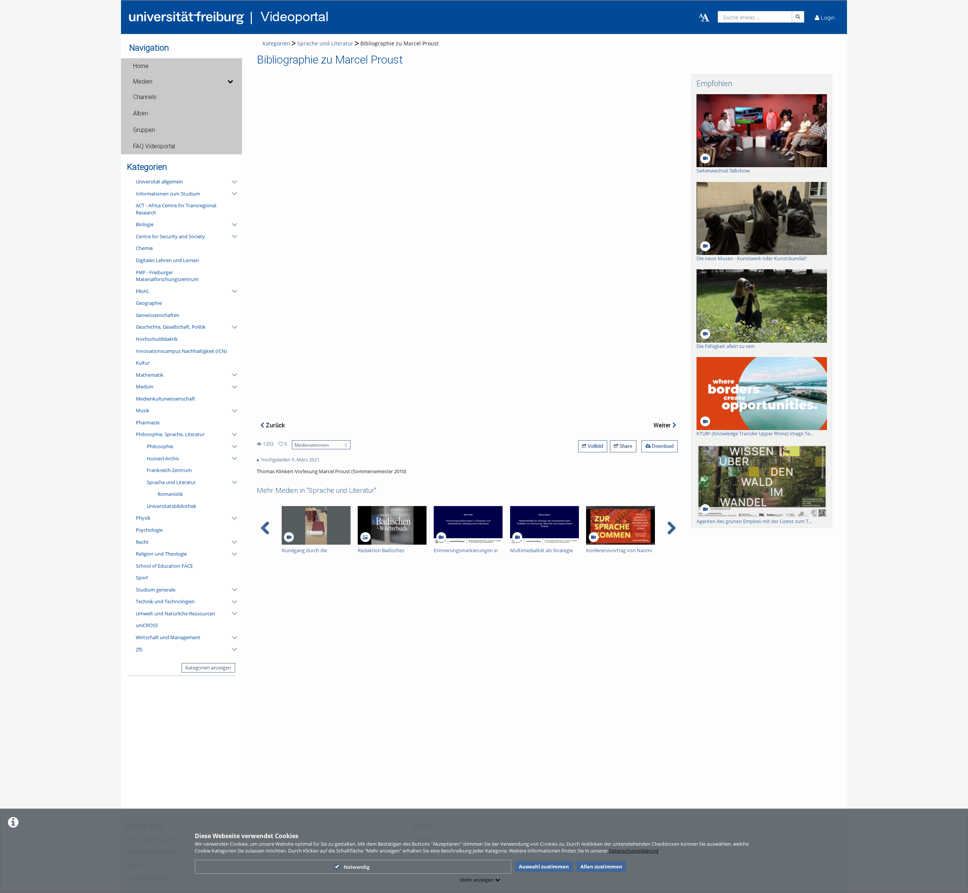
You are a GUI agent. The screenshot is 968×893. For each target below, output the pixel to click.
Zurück (274, 425)
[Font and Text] (704, 18)
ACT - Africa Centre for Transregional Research (176, 209)
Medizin (145, 386)
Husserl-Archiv (163, 458)
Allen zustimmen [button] (601, 866)
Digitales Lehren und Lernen (167, 260)
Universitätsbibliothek (171, 506)
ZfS (139, 649)
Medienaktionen (312, 445)
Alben (140, 113)
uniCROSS (147, 625)
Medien (142, 81)
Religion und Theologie (161, 553)
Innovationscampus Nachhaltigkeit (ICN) (181, 351)
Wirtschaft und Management (168, 637)
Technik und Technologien (165, 601)
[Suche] (798, 17)
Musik (142, 410)
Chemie (144, 248)
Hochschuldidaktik (157, 338)
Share (625, 446)
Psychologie (149, 529)
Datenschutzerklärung (634, 850)
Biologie (145, 224)
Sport (142, 577)
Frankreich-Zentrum (169, 470)
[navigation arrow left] (265, 528)
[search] (755, 17)
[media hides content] (230, 82)
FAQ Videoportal (154, 146)
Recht (142, 542)
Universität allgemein (159, 181)
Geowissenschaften (157, 315)
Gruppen (144, 130)
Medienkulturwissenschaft (165, 398)
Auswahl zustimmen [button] (544, 866)
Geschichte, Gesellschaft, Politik (171, 326)
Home (141, 66)
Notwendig (356, 866)
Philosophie (160, 446)
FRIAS (142, 291)
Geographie (149, 303)
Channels (145, 97)
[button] (181, 66)
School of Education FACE (164, 565)
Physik (143, 517)
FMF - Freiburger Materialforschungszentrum (167, 276)
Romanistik (170, 494)
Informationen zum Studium (168, 193)
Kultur (143, 362)
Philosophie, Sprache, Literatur (170, 434)
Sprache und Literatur (171, 482)
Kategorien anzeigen (208, 667)
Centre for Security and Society (170, 236)
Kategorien (276, 43)
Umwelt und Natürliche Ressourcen (175, 613)
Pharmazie (148, 422)
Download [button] (662, 446)
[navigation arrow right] (671, 528)
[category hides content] (232, 182)
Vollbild (594, 446)
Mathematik (149, 374)
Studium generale (155, 589)
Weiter (662, 425)
